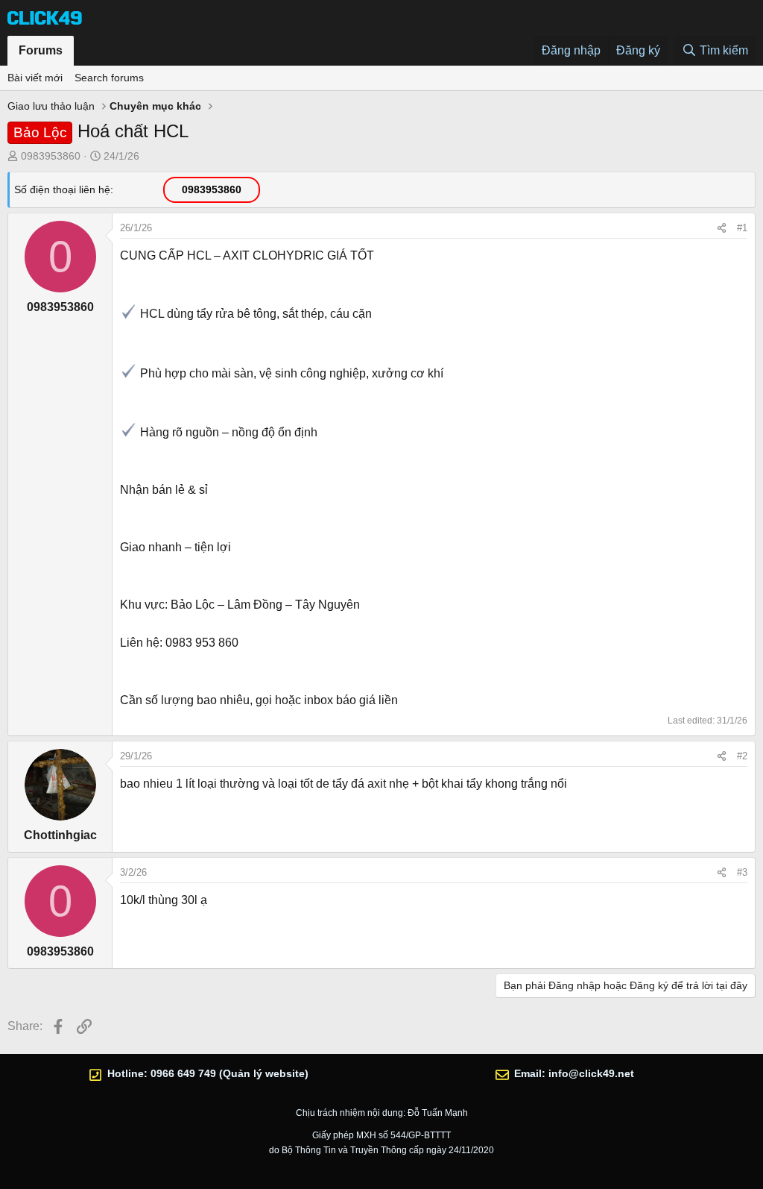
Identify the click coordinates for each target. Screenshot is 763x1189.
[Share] (722, 228)
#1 (742, 227)
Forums (41, 50)
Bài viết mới (35, 78)
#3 (742, 872)
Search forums (109, 78)
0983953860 (50, 156)
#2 (742, 756)
